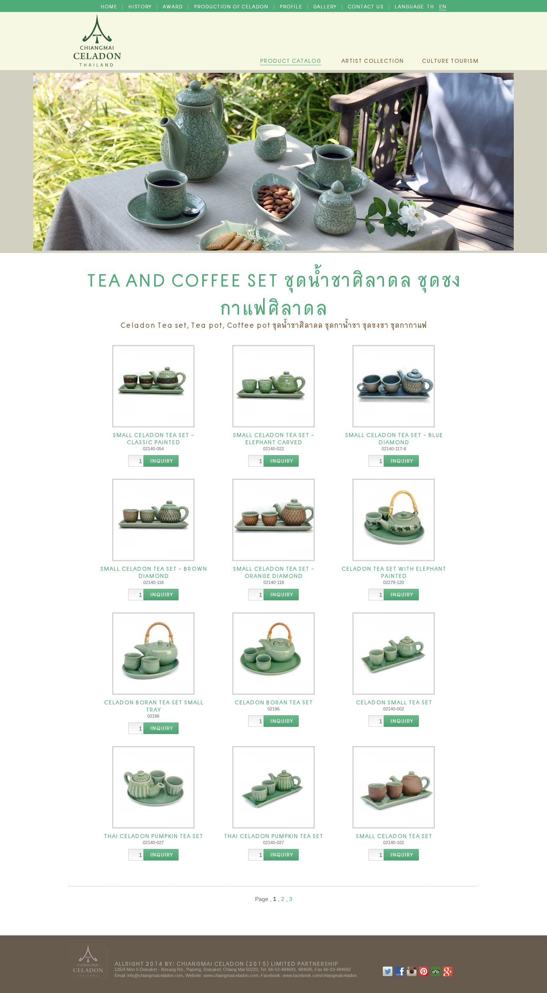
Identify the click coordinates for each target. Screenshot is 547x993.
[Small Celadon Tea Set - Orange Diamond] (273, 520)
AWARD (173, 6)
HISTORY (140, 6)
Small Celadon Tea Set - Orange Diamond (273, 571)
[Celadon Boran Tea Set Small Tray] (153, 653)
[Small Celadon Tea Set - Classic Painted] (153, 386)
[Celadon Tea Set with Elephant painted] (393, 520)
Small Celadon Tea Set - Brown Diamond (153, 571)
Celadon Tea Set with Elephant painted (393, 571)
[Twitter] (387, 975)
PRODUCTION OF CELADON (232, 6)
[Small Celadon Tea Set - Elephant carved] (273, 386)
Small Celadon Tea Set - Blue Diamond (394, 437)
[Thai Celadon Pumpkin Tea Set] (153, 787)
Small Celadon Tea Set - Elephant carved (273, 437)
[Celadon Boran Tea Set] (273, 653)
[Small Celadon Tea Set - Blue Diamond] (393, 386)
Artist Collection (372, 60)
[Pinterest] (423, 975)
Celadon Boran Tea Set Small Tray (153, 705)
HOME (110, 6)
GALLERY (325, 6)
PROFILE (292, 6)
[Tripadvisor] (435, 975)
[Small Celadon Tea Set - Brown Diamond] (153, 520)
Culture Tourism (450, 60)
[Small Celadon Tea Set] (393, 787)
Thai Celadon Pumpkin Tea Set (153, 835)
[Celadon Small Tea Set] (393, 653)
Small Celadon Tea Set (394, 835)
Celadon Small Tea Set (394, 701)
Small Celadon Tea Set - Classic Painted (153, 437)
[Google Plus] (447, 975)
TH (431, 6)
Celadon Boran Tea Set (273, 701)
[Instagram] (411, 975)
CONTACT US (366, 6)
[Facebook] (399, 975)
